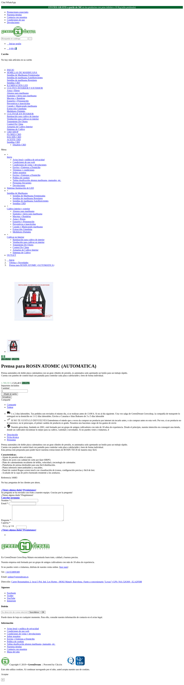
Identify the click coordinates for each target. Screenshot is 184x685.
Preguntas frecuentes (22, 183)
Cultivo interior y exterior (18, 208)
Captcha (5, 523)
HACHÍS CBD (14, 137)
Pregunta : (6, 520)
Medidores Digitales (16, 111)
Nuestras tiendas (14, 14)
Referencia (6, 477)
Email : (5, 503)
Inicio (9, 157)
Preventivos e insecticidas (18, 103)
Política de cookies (21, 177)
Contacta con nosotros (17, 17)
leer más (63, 567)
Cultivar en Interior (15, 237)
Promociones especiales (17, 12)
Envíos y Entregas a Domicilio (26, 167)
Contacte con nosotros (17, 649)
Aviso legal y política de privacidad (29, 159)
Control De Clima (15, 124)
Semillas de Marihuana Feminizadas (23, 75)
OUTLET (11, 255)
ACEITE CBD (14, 139)
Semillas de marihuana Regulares (22, 80)
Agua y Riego (13, 90)
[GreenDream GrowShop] (18, 36)
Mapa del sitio (13, 652)
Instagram (11, 601)
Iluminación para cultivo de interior (23, 116)
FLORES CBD (14, 134)
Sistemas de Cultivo (16, 129)
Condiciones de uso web (24, 162)
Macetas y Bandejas (16, 98)
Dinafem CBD (19, 145)
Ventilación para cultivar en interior (23, 119)
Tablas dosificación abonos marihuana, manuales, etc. (37, 180)
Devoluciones (13, 22)
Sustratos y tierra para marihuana (22, 95)
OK (43, 612)
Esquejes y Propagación (18, 101)
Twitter (10, 595)
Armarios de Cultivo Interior (20, 126)
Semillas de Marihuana (17, 193)
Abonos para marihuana (18, 93)
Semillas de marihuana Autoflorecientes (25, 77)
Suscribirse (34, 612)
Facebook (11, 593)
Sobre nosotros (19, 172)
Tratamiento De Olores (17, 121)
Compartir (5, 400)
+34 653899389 (12, 572)
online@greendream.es (18, 577)
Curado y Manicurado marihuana (22, 106)
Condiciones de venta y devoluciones (29, 165)
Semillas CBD (13, 83)
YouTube (11, 598)
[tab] (12, 434)
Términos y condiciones (23, 170)
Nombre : (6, 500)
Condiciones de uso (16, 20)
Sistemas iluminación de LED (20, 188)
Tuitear (10, 407)
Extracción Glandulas (16, 108)
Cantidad (5, 388)
